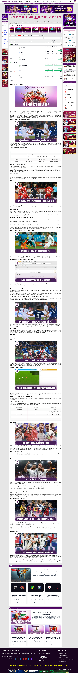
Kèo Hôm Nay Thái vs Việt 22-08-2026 (46, 571)
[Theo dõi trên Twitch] (31, 659)
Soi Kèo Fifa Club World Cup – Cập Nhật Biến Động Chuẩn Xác (70, 75)
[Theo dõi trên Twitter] (20, 659)
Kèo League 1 (43, 660)
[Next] (62, 28)
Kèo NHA (42, 654)
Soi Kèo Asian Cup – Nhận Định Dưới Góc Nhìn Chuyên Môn (70, 79)
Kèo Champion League (45, 653)
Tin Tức (69, 1)
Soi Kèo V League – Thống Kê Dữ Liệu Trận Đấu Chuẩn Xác (70, 72)
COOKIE (62, 665)
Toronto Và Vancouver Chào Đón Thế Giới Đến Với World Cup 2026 (53, 639)
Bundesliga (38, 3)
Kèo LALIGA (42, 656)
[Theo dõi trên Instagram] (15, 659)
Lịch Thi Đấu (36, 1)
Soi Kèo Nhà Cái (28, 1)
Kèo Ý (41, 659)
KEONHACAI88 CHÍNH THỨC (51, 665)
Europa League (52, 3)
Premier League (28, 3)
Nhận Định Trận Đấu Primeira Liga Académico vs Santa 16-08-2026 (19, 597)
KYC (59, 665)
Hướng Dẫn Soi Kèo (61, 1)
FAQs (67, 665)
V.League (58, 3)
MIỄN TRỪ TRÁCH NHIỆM (37, 665)
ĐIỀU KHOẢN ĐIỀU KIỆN (26, 665)
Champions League (21, 3)
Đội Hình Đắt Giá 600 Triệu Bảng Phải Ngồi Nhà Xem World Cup (18, 639)
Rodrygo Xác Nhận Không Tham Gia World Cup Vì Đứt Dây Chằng (35, 639)
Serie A (43, 3)
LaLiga (34, 3)
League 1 (47, 3)
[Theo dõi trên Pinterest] (23, 659)
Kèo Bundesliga (43, 657)
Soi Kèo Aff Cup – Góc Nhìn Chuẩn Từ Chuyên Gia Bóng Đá (70, 69)
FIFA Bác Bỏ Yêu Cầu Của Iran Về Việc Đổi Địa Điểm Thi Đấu (46, 613)
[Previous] (9, 28)
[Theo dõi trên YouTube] (26, 659)
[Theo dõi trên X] (18, 659)
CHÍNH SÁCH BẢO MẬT (15, 665)
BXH (47, 1)
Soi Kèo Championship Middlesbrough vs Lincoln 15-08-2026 (53, 597)
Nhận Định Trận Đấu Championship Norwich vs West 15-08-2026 (35, 597)
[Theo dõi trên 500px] (28, 659)
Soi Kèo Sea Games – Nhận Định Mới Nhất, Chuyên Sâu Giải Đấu (70, 66)
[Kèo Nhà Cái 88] (6, 1)
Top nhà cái (53, 1)
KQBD (43, 1)
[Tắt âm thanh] (61, 38)
